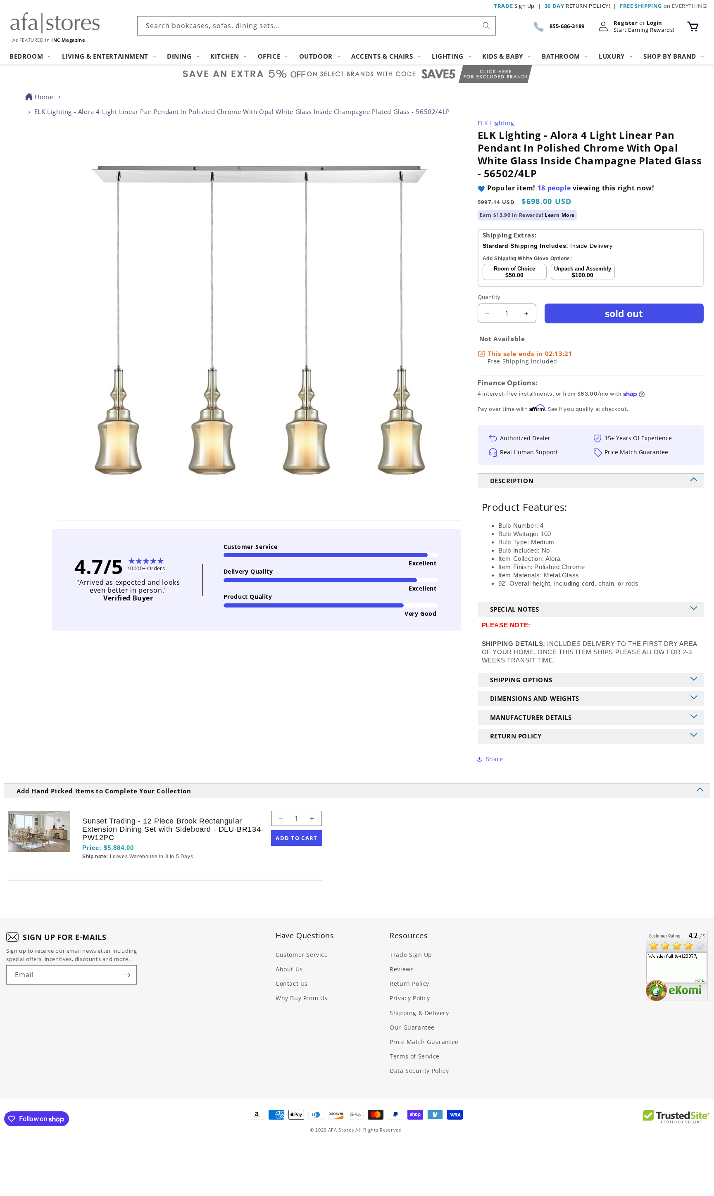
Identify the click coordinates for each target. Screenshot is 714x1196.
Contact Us (292, 983)
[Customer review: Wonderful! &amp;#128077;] (677, 966)
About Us (289, 969)
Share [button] (494, 759)
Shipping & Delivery (419, 1013)
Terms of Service (415, 1056)
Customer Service (302, 955)
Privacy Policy (410, 998)
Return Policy (409, 983)
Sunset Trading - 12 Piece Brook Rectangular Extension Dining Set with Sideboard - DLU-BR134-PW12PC (173, 829)
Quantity (489, 297)
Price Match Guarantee (424, 1042)
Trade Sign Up (411, 955)
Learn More (560, 214)
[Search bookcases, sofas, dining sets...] (486, 26)
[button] (693, 26)
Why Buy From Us (302, 998)
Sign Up (514, 5)
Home (44, 97)
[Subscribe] (127, 975)
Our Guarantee (412, 1027)
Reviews (402, 969)
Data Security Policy (419, 1071)
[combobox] (316, 26)
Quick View (126, 870)
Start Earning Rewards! (644, 29)
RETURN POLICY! (577, 5)
